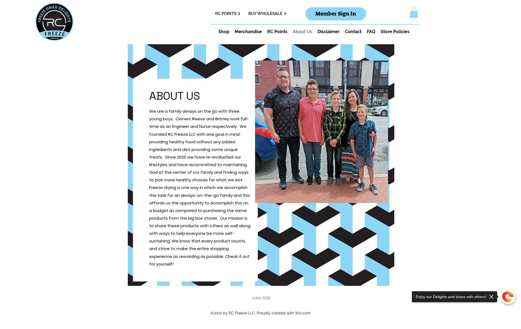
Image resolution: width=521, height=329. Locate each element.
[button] (413, 12)
